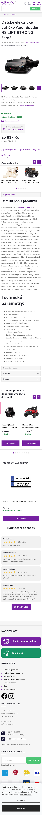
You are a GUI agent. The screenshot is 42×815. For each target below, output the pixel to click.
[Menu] (39, 3)
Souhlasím (21, 808)
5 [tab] (25, 188)
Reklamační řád (9, 676)
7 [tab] (26, 453)
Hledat (35, 9)
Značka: (6, 155)
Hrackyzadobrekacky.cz (25, 641)
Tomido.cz (17, 652)
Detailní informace (25, 106)
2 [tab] (18, 188)
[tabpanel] (10, 175)
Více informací (26, 794)
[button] (21, 514)
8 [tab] (28, 453)
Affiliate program (10, 689)
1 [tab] (16, 188)
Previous (34, 162)
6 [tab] (24, 453)
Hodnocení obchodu (21, 528)
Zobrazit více (21, 607)
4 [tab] (23, 188)
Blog (5, 686)
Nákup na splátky (10, 683)
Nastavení (21, 800)
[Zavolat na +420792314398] (24, 3)
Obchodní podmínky (11, 670)
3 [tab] (21, 188)
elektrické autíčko (25, 207)
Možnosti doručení (12, 121)
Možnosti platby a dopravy (13, 673)
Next (39, 162)
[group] (21, 495)
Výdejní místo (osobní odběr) (14, 680)
